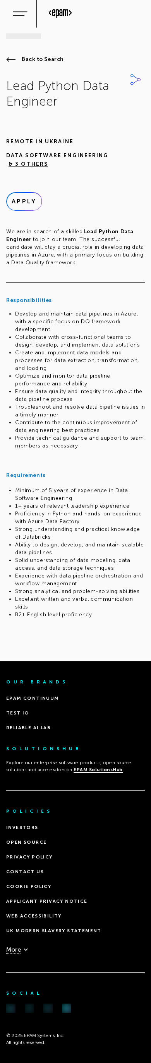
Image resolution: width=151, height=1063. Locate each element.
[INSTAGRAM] (48, 1008)
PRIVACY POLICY (29, 857)
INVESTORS (22, 827)
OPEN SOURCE (26, 842)
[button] (27, 164)
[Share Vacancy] (135, 79)
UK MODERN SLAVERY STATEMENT (53, 930)
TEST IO (17, 713)
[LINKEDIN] (10, 1008)
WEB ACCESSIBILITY (34, 916)
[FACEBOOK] (29, 1008)
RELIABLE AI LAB (28, 727)
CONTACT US (25, 871)
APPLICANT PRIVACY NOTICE (47, 901)
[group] (75, 381)
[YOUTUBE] (66, 1008)
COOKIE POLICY (28, 886)
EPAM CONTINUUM (32, 698)
